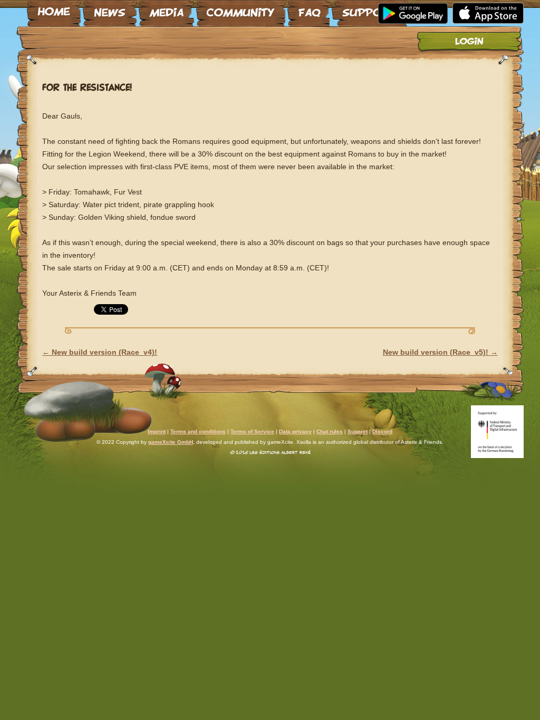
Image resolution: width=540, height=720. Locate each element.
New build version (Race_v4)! (99, 352)
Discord (382, 431)
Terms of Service (252, 431)
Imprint (157, 431)
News (110, 9)
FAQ (308, 9)
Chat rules (329, 431)
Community (240, 9)
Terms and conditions (198, 431)
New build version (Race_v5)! (440, 352)
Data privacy (295, 431)
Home (54, 9)
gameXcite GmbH (170, 442)
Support (370, 9)
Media (166, 9)
